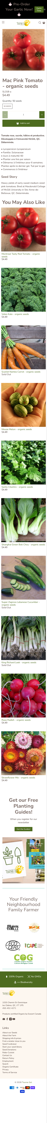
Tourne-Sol (27, 1082)
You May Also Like (23, 202)
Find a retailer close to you (13, 1041)
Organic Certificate (10, 1066)
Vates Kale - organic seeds (15, 314)
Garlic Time (39, 9)
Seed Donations (9, 1049)
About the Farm (9, 1035)
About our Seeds (9, 1032)
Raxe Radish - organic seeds (16, 720)
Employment (7, 1061)
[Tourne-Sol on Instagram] (10, 1020)
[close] (44, 9)
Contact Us (7, 1055)
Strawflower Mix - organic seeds (18, 777)
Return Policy (8, 1058)
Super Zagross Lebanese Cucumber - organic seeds (21, 603)
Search (5, 1064)
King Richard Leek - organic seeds (19, 662)
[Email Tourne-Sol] (3, 1020)
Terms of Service (9, 1072)
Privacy (5, 1069)
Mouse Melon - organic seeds (17, 429)
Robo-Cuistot (8, 1052)
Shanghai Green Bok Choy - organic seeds (23, 544)
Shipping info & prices (11, 1038)
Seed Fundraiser (9, 1044)
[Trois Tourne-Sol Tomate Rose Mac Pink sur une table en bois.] (23, 50)
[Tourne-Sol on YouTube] (13, 1020)
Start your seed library (12, 1047)
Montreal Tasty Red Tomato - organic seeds (21, 255)
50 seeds (7, 106)
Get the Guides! (23, 829)
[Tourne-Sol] (23, 22)
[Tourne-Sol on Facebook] (7, 1020)
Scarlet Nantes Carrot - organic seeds (21, 371)
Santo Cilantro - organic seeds (17, 487)
